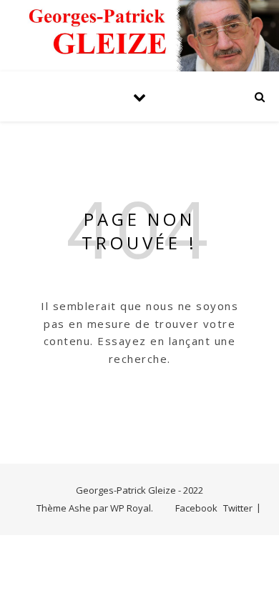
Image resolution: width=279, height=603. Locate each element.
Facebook (196, 508)
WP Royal (130, 508)
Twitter (238, 508)
